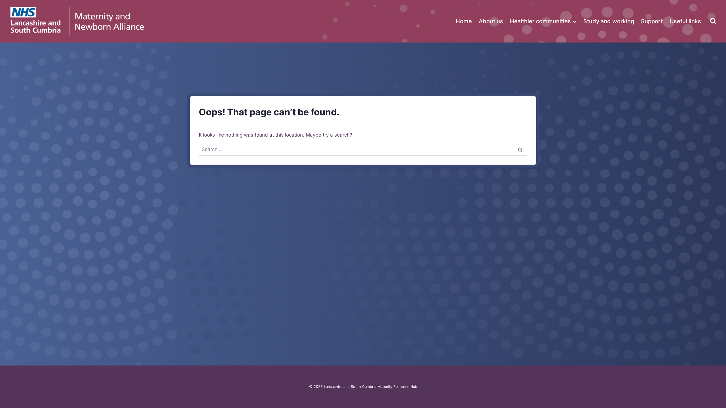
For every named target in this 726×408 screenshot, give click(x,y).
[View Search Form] (713, 21)
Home (464, 21)
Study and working (608, 21)
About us (491, 21)
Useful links (685, 21)
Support (652, 21)
